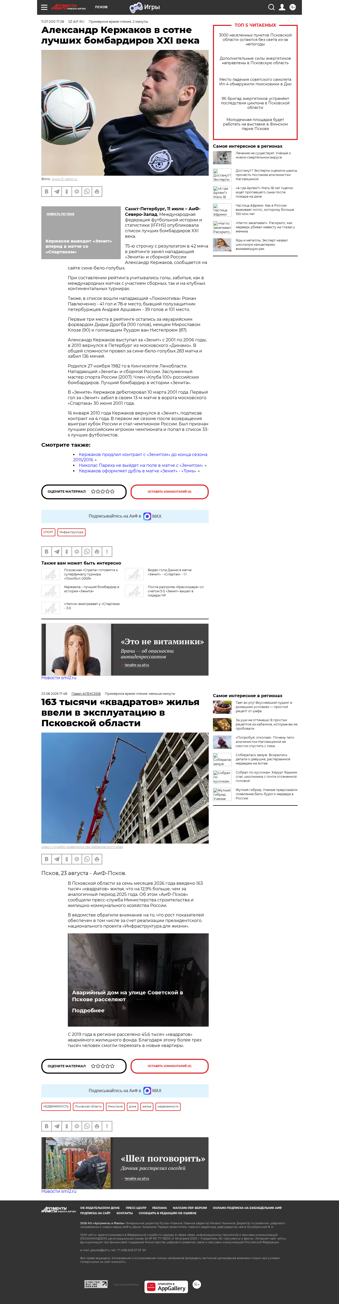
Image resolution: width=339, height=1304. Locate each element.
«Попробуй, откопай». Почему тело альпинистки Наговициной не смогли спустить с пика (265, 741)
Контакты (125, 1213)
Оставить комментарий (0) (169, 491)
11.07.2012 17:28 (52, 22)
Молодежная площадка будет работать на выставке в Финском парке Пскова (255, 124)
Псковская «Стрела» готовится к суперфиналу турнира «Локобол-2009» (91, 574)
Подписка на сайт (95, 1213)
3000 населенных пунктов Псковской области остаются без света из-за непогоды (255, 39)
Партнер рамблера (126, 1284)
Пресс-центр (136, 1208)
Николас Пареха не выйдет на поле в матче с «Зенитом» (141, 465)
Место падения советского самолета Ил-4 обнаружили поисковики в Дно (255, 81)
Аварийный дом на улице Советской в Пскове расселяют (127, 996)
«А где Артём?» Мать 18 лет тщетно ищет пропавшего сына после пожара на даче (264, 192)
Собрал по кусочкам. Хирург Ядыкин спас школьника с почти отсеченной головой (266, 776)
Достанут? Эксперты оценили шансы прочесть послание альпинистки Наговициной (266, 175)
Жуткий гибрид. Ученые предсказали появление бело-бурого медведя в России (266, 794)
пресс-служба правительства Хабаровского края (82, 847)
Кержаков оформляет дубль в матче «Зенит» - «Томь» (137, 470)
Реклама (159, 1208)
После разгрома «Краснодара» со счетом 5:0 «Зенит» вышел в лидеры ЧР (176, 591)
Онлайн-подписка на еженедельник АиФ (247, 1208)
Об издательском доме (100, 1208)
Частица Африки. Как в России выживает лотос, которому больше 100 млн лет (265, 209)
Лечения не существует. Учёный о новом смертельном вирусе (263, 155)
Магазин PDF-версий (190, 1208)
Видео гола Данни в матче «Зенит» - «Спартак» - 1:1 (169, 572)
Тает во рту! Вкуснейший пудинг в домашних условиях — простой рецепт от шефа (264, 707)
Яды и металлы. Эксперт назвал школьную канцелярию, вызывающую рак (262, 244)
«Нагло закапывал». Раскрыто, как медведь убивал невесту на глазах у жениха (265, 227)
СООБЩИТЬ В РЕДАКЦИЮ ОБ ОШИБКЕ (168, 1213)
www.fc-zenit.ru (64, 179)
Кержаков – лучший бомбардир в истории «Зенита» (91, 589)
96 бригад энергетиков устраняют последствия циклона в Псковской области (255, 103)
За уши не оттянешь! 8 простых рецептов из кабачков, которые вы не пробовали (266, 724)
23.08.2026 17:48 (54, 694)
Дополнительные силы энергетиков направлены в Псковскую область (255, 60)
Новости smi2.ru (59, 677)
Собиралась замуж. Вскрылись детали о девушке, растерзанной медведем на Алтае (263, 759)
